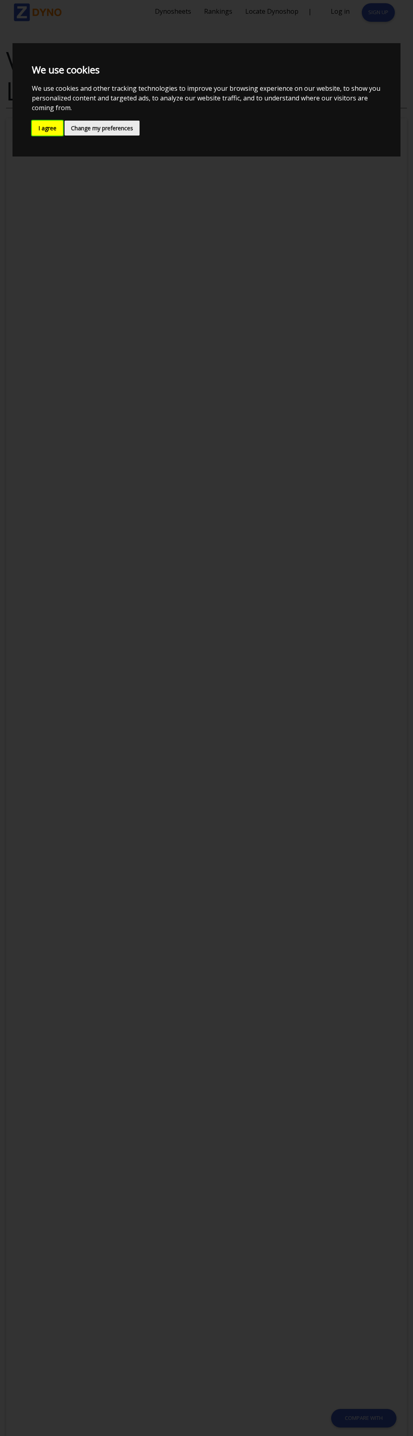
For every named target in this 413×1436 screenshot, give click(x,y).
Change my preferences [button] (102, 128)
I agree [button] (47, 128)
